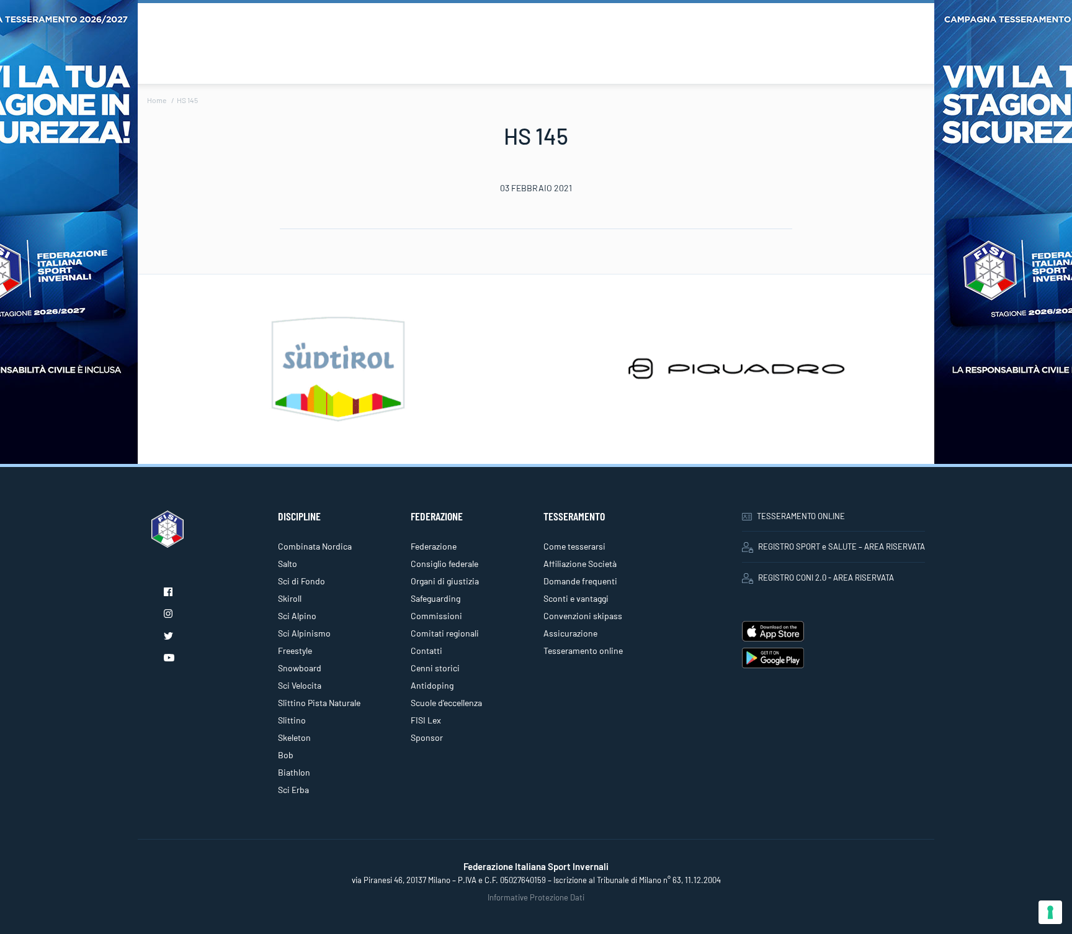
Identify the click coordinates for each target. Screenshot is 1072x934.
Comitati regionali (445, 633)
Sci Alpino (297, 615)
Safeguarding (435, 598)
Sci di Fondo (301, 581)
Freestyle (295, 650)
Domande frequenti (580, 581)
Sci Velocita (299, 685)
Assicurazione (570, 633)
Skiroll (290, 598)
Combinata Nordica (315, 546)
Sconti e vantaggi (576, 598)
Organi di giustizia (445, 581)
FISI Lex (426, 720)
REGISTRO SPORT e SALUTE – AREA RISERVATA (841, 546)
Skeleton (294, 737)
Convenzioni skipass (582, 615)
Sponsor (427, 737)
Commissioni (436, 615)
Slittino (292, 720)
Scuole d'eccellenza (446, 702)
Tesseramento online (583, 650)
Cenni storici (435, 668)
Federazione (434, 546)
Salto (287, 563)
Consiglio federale (444, 563)
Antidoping (432, 685)
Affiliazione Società (580, 563)
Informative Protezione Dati (536, 897)
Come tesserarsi (574, 546)
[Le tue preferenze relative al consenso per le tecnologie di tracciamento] (1050, 912)
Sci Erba (293, 789)
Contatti (426, 650)
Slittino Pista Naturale (319, 702)
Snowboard (299, 668)
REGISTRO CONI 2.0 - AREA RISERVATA (826, 578)
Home (156, 100)
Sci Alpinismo (304, 633)
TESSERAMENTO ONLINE (801, 516)
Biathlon (294, 772)
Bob (285, 755)
